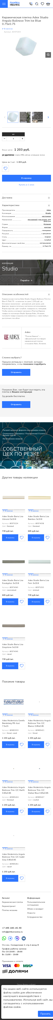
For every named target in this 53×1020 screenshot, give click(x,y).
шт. (13, 134)
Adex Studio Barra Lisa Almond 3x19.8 (12, 518)
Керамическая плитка (12, 902)
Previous (5, 117)
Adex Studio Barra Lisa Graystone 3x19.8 (12, 646)
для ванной (32, 219)
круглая (47, 227)
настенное (46, 216)
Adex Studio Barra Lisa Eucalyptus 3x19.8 (12, 582)
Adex (49, 210)
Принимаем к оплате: (13, 961)
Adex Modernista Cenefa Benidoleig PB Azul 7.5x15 (13, 723)
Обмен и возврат (35, 909)
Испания (47, 224)
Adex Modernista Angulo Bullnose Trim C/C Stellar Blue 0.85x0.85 (39, 790)
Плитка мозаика (9, 910)
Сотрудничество (35, 917)
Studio (48, 213)
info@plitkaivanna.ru (12, 932)
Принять (45, 1013)
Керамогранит (8, 906)
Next (48, 117)
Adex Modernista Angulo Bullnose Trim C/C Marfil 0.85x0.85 (13, 790)
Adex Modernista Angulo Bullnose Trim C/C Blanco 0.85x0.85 (39, 723)
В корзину (26, 178)
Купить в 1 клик (26, 184)
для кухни (42, 219)
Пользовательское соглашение (36, 903)
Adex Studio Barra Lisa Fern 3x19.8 (38, 582)
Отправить (16, 372)
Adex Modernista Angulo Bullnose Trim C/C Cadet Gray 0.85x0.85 (13, 857)
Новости (31, 913)
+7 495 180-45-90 (12, 928)
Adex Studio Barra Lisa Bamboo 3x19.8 (38, 518)
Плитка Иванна (15, 4)
